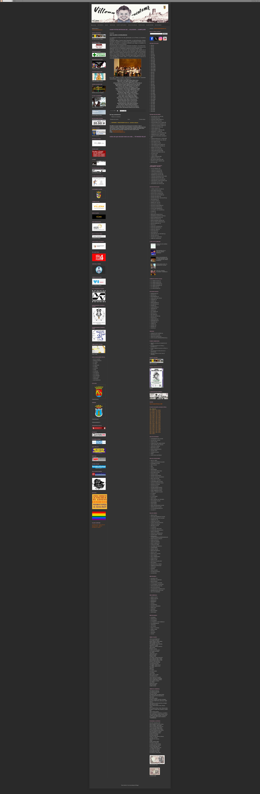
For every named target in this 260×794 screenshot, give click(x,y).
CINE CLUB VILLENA (155, 478)
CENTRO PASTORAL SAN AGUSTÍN (158, 197)
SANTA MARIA (154, 503)
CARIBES (153, 301)
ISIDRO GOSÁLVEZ (155, 540)
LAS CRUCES (96, 372)
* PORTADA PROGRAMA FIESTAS (158, 176)
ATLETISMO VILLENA (155, 472)
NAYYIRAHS (153, 314)
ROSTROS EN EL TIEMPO (156, 564)
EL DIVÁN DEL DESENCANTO (157, 530)
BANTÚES (153, 295)
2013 (152, 91)
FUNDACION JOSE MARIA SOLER (158, 443)
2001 (152, 73)
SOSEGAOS (153, 567)
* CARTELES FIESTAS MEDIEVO (157, 124)
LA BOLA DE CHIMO (155, 544)
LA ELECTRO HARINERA (156, 208)
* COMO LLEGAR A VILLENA (156, 188)
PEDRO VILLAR (154, 559)
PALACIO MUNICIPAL (155, 223)
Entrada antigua (142, 119)
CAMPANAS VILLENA (155, 521)
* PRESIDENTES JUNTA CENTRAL (158, 180)
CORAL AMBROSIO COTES (156, 490)
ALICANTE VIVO (154, 578)
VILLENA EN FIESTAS (155, 571)
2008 (152, 84)
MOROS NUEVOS (154, 598)
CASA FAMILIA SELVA (155, 190)
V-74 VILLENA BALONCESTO (157, 508)
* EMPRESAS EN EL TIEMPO (157, 134)
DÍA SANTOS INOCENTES (156, 159)
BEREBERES (153, 601)
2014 (152, 93)
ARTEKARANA (154, 469)
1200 (152, 46)
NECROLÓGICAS (154, 334)
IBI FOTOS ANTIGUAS (155, 587)
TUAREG (152, 323)
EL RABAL (95, 366)
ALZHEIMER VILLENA (155, 463)
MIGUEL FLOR (154, 552)
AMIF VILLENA (154, 465)
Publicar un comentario (115, 116)
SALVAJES (153, 317)
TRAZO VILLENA (154, 570)
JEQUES (152, 310)
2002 (152, 75)
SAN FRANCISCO (96, 380)
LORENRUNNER (154, 547)
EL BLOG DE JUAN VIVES (156, 528)
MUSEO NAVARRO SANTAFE (157, 220)
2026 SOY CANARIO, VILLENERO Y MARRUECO (161, 271)
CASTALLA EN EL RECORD (156, 582)
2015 (115, 110)
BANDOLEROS (154, 293)
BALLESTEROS (154, 610)
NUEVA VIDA (153, 497)
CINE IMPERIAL (154, 199)
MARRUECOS (153, 600)
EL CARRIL (95, 362)
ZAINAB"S (153, 325)
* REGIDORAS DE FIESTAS (156, 183)
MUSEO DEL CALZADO (155, 553)
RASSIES (153, 630)
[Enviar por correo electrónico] (120, 110)
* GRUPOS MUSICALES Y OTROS (158, 138)
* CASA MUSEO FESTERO (156, 173)
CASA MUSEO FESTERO (156, 191)
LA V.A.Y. (152, 212)
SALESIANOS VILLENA (155, 500)
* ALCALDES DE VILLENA (156, 116)
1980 (152, 69)
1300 (152, 48)
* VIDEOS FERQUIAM (155, 156)
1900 (152, 57)
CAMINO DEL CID (154, 519)
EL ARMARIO (153, 527)
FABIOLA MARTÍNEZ (155, 531)
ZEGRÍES (153, 326)
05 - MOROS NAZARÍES (156, 285)
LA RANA (152, 211)
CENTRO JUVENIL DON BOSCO (157, 477)
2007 (152, 82)
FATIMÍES (153, 305)
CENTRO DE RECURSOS (156, 475)
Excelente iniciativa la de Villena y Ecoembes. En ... (157, 346)
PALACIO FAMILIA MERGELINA (157, 221)
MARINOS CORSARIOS (155, 606)
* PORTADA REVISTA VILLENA (157, 179)
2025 (152, 109)
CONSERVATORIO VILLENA (156, 488)
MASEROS (153, 609)
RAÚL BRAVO (153, 562)
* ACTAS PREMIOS (155, 168)
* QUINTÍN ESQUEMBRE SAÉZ (157, 152)
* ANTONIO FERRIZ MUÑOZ (156, 119)
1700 (152, 54)
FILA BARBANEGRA (155, 623)
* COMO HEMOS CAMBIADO (157, 130)
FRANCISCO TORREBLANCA (157, 533)
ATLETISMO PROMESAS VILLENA (158, 516)
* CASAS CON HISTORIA (156, 127)
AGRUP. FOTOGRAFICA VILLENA (157, 462)
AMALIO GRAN (154, 515)
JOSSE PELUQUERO (155, 541)
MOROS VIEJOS (154, 597)
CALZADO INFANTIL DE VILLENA (157, 518)
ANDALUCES (153, 607)
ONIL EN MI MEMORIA (155, 591)
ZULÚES (152, 328)
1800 (152, 55)
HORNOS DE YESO (155, 202)
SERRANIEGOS (154, 320)
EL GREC (95, 363)
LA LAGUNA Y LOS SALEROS (157, 209)
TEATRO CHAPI (154, 235)
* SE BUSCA (153, 153)
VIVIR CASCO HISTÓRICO (156, 455)
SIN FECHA (153, 162)
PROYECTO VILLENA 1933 (156, 561)
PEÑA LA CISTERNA (155, 627)
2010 (152, 87)
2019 (152, 100)
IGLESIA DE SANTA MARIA (156, 205)
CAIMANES (153, 299)
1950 (152, 64)
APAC (152, 466)
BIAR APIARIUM (154, 581)
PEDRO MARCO (154, 558)
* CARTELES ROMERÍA (155, 171)
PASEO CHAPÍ (96, 377)
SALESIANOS (153, 232)
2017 (152, 97)
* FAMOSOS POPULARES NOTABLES (158, 135)
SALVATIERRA (154, 502)
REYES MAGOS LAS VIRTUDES (157, 499)
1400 (152, 49)
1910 (152, 58)
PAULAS (152, 224)
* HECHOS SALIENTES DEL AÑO (157, 140)
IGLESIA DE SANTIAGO (156, 206)
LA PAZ (94, 369)
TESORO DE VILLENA (155, 236)
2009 (152, 85)
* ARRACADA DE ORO (155, 120)
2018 (152, 99)
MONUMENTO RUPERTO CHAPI (157, 215)
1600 (152, 52)
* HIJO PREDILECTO (155, 143)
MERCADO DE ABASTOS (156, 214)
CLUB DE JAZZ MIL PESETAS (157, 522)
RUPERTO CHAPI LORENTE (156, 160)
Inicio (129, 119)
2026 (152, 111)
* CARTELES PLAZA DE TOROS (157, 125)
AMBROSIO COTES (155, 157)
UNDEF (152, 453)
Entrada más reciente (114, 119)
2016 (152, 96)
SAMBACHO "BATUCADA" (156, 565)
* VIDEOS (153, 154)
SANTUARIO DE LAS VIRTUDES (157, 233)
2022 (152, 105)
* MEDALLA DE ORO (155, 147)
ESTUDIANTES (154, 604)
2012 (152, 90)
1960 (152, 66)
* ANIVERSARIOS (154, 118)
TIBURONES (153, 322)
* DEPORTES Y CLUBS (155, 131)
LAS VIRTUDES (96, 375)
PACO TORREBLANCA (155, 556)
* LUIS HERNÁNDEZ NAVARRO (157, 145)
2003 (152, 76)
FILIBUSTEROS (154, 307)
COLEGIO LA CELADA (155, 484)
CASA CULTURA (154, 441)
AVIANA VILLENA (154, 473)
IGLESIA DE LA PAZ (155, 203)
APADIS (152, 468)
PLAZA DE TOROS (154, 229)
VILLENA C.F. (153, 509)
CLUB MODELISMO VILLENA (157, 481)
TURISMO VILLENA (155, 452)
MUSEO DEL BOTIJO (155, 218)
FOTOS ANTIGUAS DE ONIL (156, 585)
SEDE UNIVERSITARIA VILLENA (157, 505)
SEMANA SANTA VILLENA (156, 506)
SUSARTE (153, 568)
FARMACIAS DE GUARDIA (156, 333)
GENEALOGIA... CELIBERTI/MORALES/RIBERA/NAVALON (159, 537)
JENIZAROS (153, 308)
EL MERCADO (96, 365)
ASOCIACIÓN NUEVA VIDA (156, 470)
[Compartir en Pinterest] (125, 110)
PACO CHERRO (154, 555)
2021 (152, 103)
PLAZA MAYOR (154, 230)
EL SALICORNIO (154, 496)
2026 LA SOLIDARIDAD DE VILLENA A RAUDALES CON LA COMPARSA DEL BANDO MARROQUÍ (162, 259)
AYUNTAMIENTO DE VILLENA (157, 438)
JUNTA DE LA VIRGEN (155, 446)
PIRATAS (152, 603)
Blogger (137, 785)
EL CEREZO (153, 493)
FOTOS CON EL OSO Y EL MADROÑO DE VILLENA (161, 265)
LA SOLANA (95, 371)
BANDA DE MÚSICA (97, 360)
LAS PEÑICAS (96, 374)
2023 (152, 106)
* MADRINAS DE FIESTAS (156, 174)
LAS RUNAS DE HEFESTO (156, 546)
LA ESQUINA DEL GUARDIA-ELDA (158, 588)
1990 (152, 70)
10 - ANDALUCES (154, 286)
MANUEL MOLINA (154, 549)
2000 (152, 72)
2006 (152, 81)
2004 (152, 78)
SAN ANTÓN (95, 378)
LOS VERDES (153, 311)
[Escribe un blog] (121, 110)
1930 (152, 61)
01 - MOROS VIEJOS (155, 280)
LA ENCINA (95, 368)
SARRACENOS (154, 319)
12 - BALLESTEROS (155, 288)
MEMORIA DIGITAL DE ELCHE (157, 590)
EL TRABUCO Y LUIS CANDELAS (157, 621)
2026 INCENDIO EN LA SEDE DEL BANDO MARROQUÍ (160, 251)
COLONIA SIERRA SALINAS (156, 487)
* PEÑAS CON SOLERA (155, 149)
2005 (152, 79)
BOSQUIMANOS (154, 296)
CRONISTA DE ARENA (155, 524)
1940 (152, 63)
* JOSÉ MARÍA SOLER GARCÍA (157, 144)
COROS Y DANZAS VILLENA (157, 491)
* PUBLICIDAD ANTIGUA (156, 150)
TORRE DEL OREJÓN (155, 238)
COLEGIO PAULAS (154, 485)
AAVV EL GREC (154, 460)
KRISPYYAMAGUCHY (155, 543)
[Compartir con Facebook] (124, 110)
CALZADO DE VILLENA (155, 440)
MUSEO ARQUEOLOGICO (156, 217)
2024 (152, 108)
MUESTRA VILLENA (155, 447)
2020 (152, 102)
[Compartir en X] (123, 110)
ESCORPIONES (154, 304)
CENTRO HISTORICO (155, 196)
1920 (152, 60)
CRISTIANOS (153, 612)
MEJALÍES (153, 313)
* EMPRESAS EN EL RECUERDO (157, 132)
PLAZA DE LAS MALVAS (156, 226)
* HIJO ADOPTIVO (154, 141)
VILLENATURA (154, 573)
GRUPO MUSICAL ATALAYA (156, 538)
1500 (152, 51)
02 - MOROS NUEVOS (155, 282)
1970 (152, 67)
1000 (152, 45)
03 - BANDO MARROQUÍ (156, 283)
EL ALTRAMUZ (154, 620)
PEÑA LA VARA (154, 629)
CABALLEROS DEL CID (155, 298)
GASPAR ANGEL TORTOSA (156, 534)
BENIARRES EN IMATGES (156, 579)
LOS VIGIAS (153, 626)
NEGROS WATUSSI (155, 316)
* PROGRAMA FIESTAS (155, 182)
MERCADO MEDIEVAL (155, 550)
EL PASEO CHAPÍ (154, 200)
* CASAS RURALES (155, 128)
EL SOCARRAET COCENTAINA (157, 584)
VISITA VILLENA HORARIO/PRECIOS (158, 337)
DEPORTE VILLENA (155, 525)
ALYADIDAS (153, 617)
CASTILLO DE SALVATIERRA (157, 194)
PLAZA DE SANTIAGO (155, 227)
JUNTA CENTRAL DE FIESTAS (157, 444)
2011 (152, 88)
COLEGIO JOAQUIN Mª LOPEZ (157, 482)
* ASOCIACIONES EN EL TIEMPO (158, 122)
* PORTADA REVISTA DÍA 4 (156, 177)
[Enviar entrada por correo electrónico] (117, 110)
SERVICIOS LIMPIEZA (155, 336)
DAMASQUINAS (154, 302)
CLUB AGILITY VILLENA (156, 480)
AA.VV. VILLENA (96, 359)
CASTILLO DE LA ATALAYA (156, 193)
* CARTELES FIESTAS (155, 170)
